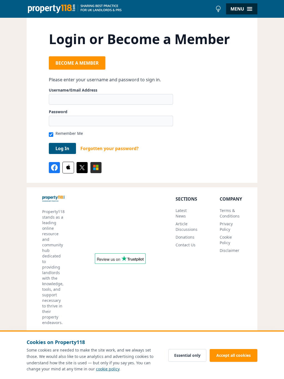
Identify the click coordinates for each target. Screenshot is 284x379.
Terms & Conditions (230, 213)
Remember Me (69, 133)
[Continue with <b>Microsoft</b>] (96, 167)
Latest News (181, 213)
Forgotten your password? (109, 148)
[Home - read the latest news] (120, 8)
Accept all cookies (233, 355)
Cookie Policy (226, 239)
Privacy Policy (226, 226)
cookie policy (107, 369)
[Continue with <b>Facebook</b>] (54, 167)
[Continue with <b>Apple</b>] (68, 167)
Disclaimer (229, 250)
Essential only (187, 355)
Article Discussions (186, 226)
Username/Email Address (73, 90)
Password (58, 111)
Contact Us (186, 244)
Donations (185, 237)
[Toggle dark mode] (218, 8)
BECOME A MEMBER (77, 63)
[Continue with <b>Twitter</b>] (82, 167)
